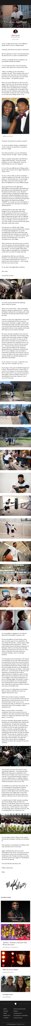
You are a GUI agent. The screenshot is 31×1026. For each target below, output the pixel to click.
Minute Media (13, 1024)
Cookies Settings (18, 1017)
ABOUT (5, 1009)
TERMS (5, 1013)
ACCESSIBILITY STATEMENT (21, 1015)
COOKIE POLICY (18, 1013)
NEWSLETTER (6, 1015)
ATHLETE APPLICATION (19, 1009)
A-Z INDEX (6, 1017)
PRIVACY (16, 1011)
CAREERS (5, 1011)
